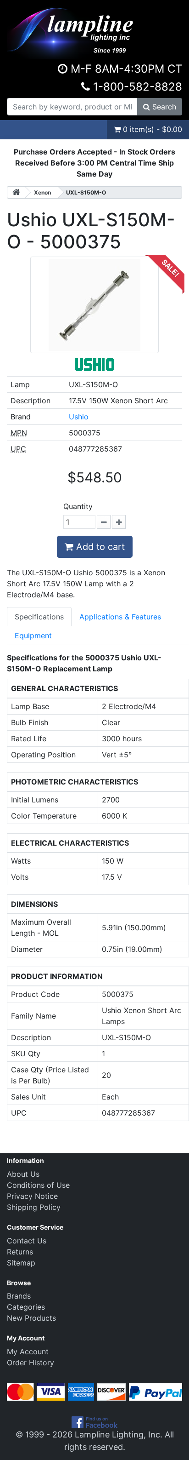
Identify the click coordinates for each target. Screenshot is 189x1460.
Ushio (79, 416)
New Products (31, 1318)
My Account (28, 1351)
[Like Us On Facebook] (94, 1421)
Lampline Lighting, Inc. (118, 1434)
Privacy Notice (32, 1196)
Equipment (33, 635)
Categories (26, 1306)
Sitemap (21, 1262)
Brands (19, 1295)
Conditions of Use (38, 1185)
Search (163, 106)
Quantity (78, 506)
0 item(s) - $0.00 (151, 129)
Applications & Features (120, 616)
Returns (20, 1251)
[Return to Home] (16, 192)
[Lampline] (71, 29)
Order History (30, 1362)
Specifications (39, 616)
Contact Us (26, 1240)
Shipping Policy (34, 1207)
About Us (23, 1174)
